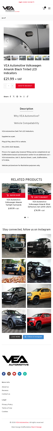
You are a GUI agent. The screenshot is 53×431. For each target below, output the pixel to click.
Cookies (5, 412)
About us (5, 387)
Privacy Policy (7, 405)
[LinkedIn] (19, 374)
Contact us (6, 394)
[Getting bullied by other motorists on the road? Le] (14, 296)
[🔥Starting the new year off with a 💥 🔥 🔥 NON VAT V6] (39, 246)
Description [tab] (26, 109)
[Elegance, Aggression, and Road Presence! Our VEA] (14, 321)
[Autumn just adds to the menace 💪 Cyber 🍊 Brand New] (14, 271)
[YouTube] (14, 374)
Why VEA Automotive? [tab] (26, 116)
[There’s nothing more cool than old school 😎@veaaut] (14, 246)
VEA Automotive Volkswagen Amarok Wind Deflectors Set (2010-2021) (39, 204)
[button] (46, 41)
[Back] (4, 17)
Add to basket (25, 86)
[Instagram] (9, 374)
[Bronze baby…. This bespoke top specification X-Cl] (39, 271)
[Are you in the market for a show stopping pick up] (39, 296)
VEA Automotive (22, 422)
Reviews (5, 391)
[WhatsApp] (25, 374)
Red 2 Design (36, 427)
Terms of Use (7, 408)
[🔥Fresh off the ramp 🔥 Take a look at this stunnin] (39, 321)
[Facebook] (4, 374)
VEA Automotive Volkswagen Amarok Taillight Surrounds (13, 202)
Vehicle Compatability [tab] (26, 123)
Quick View (23, 185)
